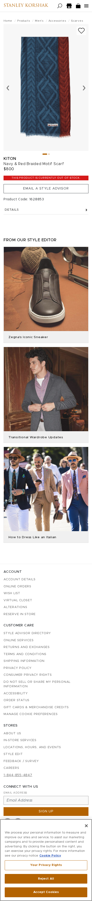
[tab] (44, 154)
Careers (11, 768)
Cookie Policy (50, 855)
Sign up (46, 811)
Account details (19, 579)
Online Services (18, 640)
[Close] (86, 826)
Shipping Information (24, 661)
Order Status (16, 700)
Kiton (10, 159)
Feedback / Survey (21, 761)
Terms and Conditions (25, 654)
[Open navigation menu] (86, 6)
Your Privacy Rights (46, 865)
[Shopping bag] (78, 6)
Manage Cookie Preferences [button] (31, 714)
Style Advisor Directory (27, 633)
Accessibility (16, 693)
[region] (46, 860)
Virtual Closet (18, 600)
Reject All (46, 878)
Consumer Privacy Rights (28, 674)
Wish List (12, 593)
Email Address (15, 792)
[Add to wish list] (81, 30)
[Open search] (59, 6)
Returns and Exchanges (27, 647)
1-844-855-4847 (18, 775)
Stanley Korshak (26, 6)
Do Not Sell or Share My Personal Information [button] (37, 684)
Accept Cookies (46, 892)
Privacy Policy (18, 668)
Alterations (15, 607)
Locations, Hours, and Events (32, 747)
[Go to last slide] (8, 87)
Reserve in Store (20, 614)
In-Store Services (20, 740)
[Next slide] (84, 87)
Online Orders (17, 586)
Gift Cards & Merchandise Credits (36, 707)
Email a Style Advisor (46, 188)
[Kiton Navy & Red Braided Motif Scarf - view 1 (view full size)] (46, 87)
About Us (12, 733)
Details (12, 209)
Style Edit (13, 754)
